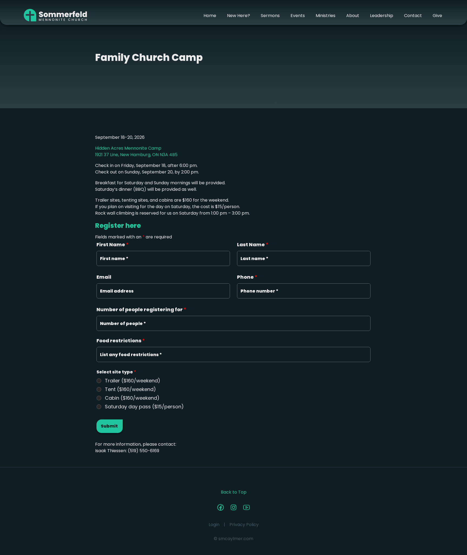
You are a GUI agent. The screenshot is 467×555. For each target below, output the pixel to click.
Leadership (381, 15)
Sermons (270, 15)
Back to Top (233, 492)
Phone (247, 277)
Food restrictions (120, 340)
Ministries (325, 15)
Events (298, 15)
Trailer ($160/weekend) (132, 380)
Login (214, 524)
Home (210, 15)
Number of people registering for (141, 309)
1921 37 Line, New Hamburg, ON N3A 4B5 (136, 155)
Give (437, 15)
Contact (413, 15)
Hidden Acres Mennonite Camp (128, 148)
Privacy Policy (244, 524)
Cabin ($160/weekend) (132, 398)
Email (103, 277)
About (352, 15)
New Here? (238, 15)
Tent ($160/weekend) (130, 389)
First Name (112, 244)
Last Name (252, 244)
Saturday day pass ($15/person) (144, 406)
